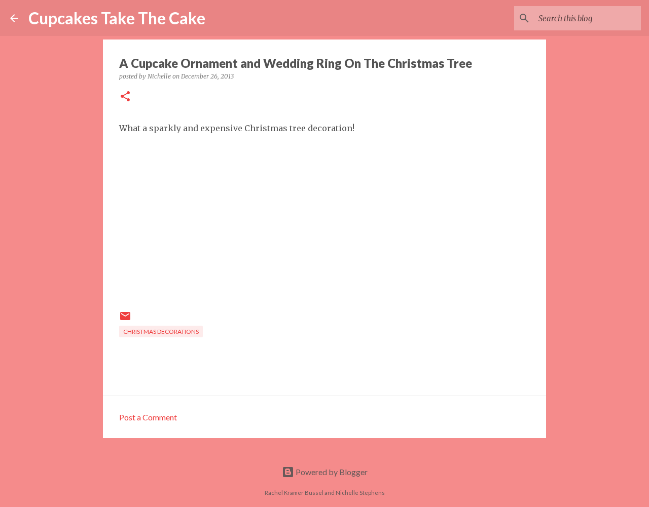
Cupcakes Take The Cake (116, 18)
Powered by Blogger (331, 472)
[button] (125, 97)
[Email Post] (125, 320)
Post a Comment (148, 417)
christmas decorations (161, 331)
